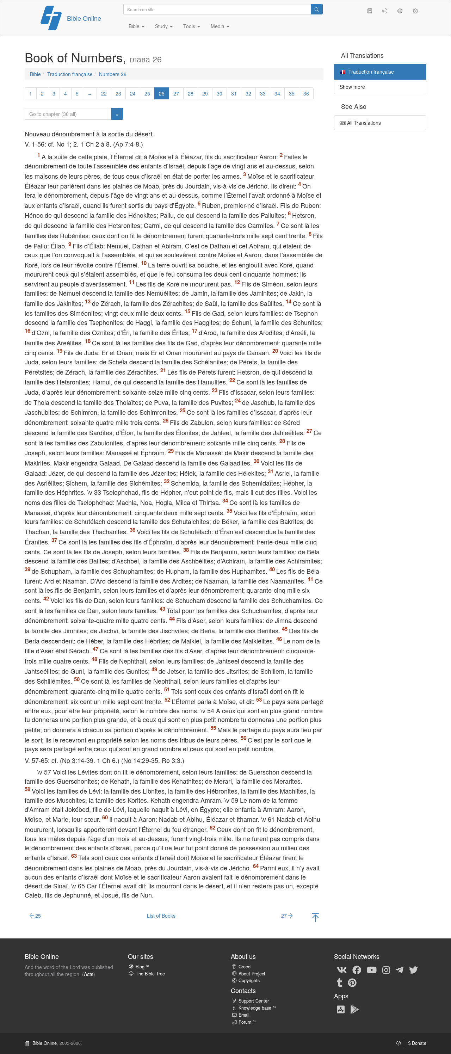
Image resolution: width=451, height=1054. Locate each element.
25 (147, 93)
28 (190, 93)
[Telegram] (399, 969)
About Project (252, 973)
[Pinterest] (352, 982)
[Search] (317, 9)
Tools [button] (190, 26)
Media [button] (218, 26)
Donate (418, 1043)
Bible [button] (135, 26)
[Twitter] (413, 969)
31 (234, 93)
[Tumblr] (339, 982)
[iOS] (341, 1009)
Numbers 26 (112, 74)
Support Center (254, 1001)
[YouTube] (372, 969)
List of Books (161, 915)
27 (176, 93)
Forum (247, 1022)
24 (133, 93)
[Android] (354, 1009)
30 (219, 93)
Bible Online (84, 18)
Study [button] (162, 26)
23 (118, 93)
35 (292, 93)
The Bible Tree (150, 973)
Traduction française (70, 74)
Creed (245, 966)
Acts (88, 974)
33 (263, 93)
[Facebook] (356, 969)
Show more (352, 86)
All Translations (363, 122)
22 (104, 93)
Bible (35, 74)
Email (244, 1015)
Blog (142, 966)
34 (277, 93)
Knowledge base (257, 1008)
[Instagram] (386, 969)
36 (306, 93)
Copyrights (249, 980)
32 (248, 93)
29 (205, 93)
